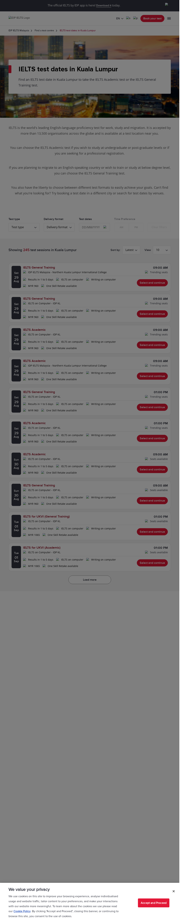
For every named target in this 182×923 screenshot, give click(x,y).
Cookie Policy (22, 911)
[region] (89, 903)
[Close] (174, 891)
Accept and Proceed (154, 903)
